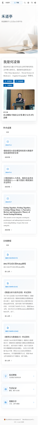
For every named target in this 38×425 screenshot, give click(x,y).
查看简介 (9, 81)
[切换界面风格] (35, 2)
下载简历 (9, 85)
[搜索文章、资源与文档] (24, 2)
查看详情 (7, 157)
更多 (7, 132)
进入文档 (7, 271)
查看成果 (20, 81)
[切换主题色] (31, 2)
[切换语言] (28, 2)
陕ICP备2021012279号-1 (28, 419)
